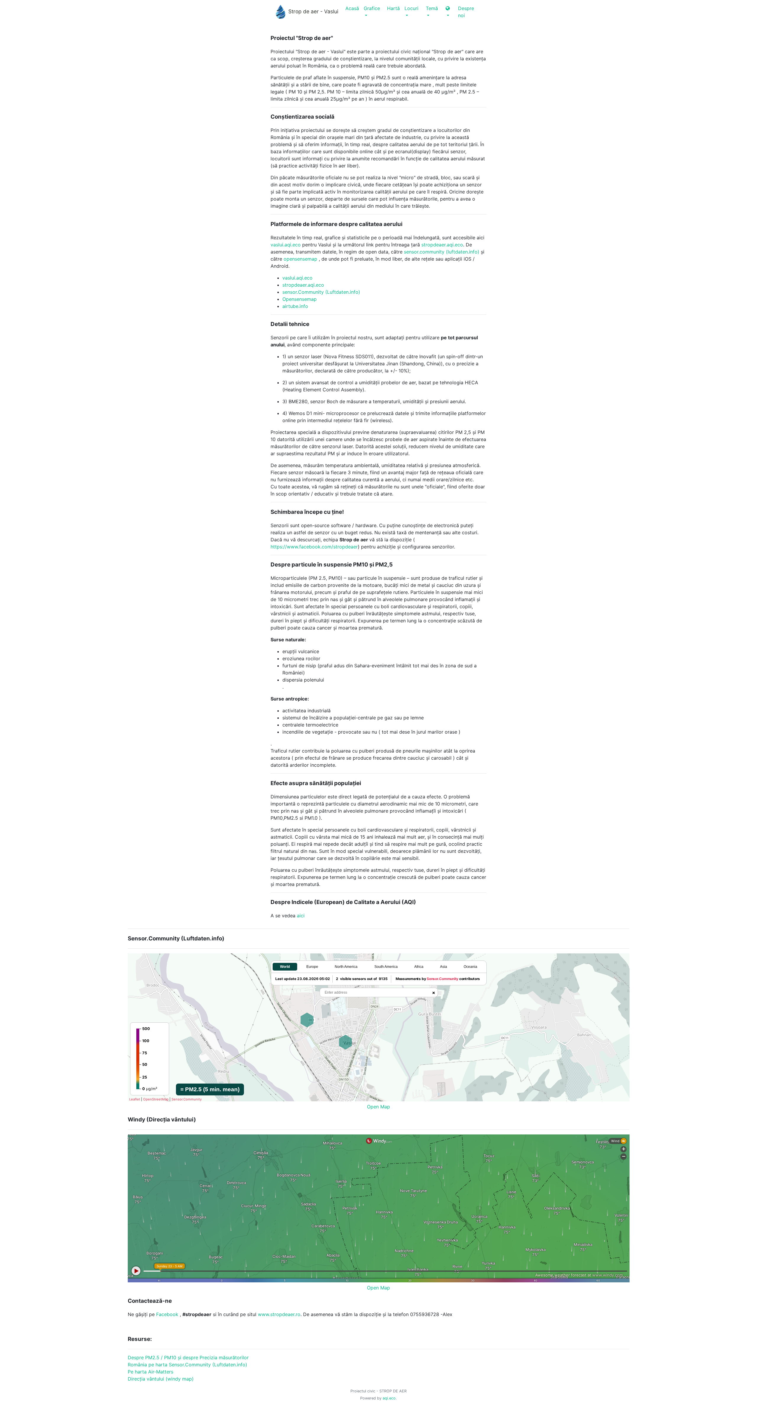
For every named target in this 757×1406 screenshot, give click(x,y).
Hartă (393, 8)
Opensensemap (299, 299)
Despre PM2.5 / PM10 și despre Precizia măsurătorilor (188, 1357)
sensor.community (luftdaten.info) (441, 252)
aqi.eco (389, 1398)
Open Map (378, 1107)
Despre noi (466, 11)
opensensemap (300, 259)
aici (301, 915)
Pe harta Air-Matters (150, 1372)
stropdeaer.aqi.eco (442, 245)
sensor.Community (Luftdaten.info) (321, 292)
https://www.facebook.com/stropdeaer (314, 547)
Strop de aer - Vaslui (313, 11)
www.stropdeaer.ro (279, 1314)
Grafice (372, 8)
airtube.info (295, 306)
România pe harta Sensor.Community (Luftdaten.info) (187, 1365)
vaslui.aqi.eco (286, 245)
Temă (432, 8)
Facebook (167, 1314)
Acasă (352, 8)
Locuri (411, 8)
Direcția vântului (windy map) (161, 1379)
